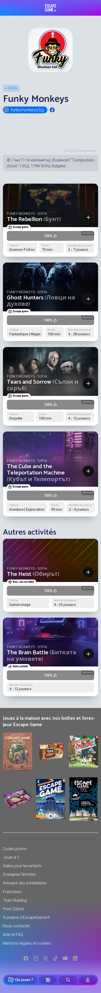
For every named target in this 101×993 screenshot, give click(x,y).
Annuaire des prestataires (25, 883)
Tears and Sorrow (42, 385)
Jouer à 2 (11, 857)
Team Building (15, 900)
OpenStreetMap (87, 150)
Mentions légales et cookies (27, 943)
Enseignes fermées (19, 874)
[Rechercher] (68, 980)
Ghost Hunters (41, 301)
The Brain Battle (41, 656)
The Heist (33, 574)
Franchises (12, 891)
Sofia (12, 88)
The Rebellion (34, 219)
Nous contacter (16, 926)
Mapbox (71, 150)
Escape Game (50, 8)
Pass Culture (13, 909)
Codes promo (15, 848)
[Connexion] (88, 980)
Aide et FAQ (13, 934)
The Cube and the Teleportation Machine (38, 473)
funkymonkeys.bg (27, 109)
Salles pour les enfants (22, 866)
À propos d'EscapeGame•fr (26, 917)
